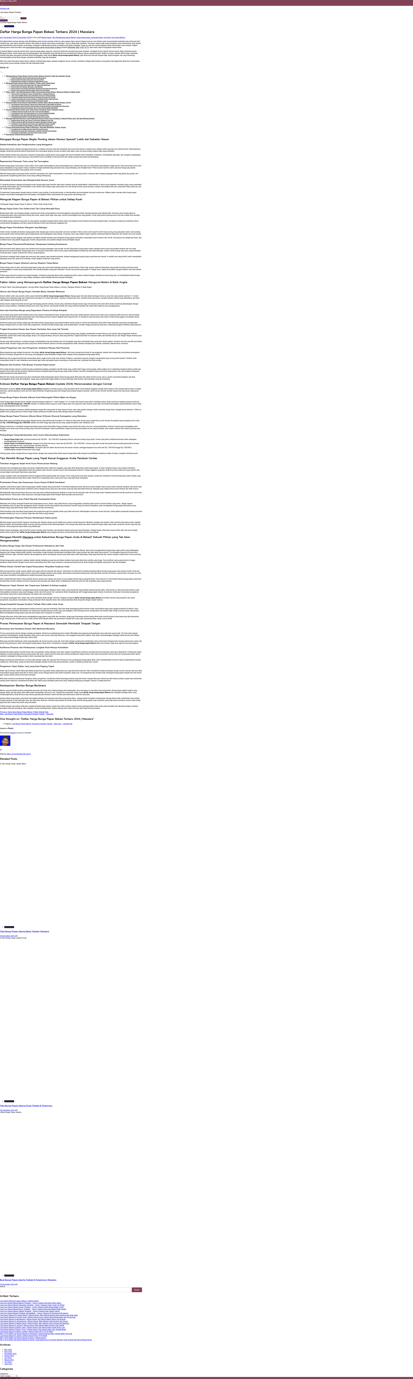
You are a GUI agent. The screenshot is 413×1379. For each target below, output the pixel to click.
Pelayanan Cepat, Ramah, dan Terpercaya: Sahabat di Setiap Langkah (33, 124)
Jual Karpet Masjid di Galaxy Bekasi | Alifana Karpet (19, 1301)
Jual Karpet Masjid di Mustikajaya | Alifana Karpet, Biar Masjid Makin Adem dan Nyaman (33, 1319)
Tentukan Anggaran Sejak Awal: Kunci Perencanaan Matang (30, 111)
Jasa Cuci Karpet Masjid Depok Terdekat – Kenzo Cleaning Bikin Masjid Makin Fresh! (32, 1307)
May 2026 (8, 1350)
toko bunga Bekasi (118, 38)
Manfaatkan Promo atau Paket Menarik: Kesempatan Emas (30, 115)
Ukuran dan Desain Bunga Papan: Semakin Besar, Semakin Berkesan (33, 94)
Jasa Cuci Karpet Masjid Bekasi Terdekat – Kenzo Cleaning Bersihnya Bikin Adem (30, 1303)
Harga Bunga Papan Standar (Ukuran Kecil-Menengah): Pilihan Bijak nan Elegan (36, 104)
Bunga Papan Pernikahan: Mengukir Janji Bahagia (26, 87)
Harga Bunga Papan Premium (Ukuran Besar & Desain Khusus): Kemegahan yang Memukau (40, 106)
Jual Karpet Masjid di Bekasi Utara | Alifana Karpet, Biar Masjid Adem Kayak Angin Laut (32, 1328)
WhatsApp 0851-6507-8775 (78, 47)
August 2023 (9, 1360)
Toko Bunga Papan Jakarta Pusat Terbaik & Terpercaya (26, 1105)
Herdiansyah (4, 9)
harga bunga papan (84, 38)
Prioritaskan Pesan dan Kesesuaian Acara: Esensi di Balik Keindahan (33, 113)
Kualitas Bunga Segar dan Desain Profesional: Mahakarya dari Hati (32, 120)
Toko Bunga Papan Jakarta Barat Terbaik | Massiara (24, 931)
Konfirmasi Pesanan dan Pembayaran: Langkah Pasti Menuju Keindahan (34, 131)
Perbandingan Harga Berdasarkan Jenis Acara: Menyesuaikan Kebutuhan (34, 108)
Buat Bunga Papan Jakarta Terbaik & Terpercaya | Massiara (28, 1279)
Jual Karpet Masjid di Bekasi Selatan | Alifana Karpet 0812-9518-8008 (26, 1332)
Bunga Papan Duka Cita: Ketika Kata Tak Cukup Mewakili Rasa (30, 85)
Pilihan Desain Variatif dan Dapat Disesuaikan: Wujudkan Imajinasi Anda (33, 122)
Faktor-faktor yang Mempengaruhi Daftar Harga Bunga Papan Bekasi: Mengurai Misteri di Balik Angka (43, 92)
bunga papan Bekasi (68, 38)
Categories (4, 1374)
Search (2, 1286)
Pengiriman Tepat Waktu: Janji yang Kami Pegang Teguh (29, 132)
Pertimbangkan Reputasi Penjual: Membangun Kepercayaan (30, 117)
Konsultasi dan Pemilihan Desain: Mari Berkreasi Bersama (29, 129)
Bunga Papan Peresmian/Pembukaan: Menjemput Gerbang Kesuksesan (34, 88)
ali (1, 38)
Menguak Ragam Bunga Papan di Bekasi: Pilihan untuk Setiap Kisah (30, 83)
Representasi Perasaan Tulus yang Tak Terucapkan (27, 79)
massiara (107, 38)
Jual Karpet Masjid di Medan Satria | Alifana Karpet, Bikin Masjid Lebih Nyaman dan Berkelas (34, 1323)
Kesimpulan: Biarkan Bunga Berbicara (19, 134)
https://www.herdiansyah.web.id (19, 754)
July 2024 (8, 1358)
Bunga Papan (9, 26)
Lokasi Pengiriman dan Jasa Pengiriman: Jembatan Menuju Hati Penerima (34, 99)
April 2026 (8, 1352)
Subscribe (4, 20)
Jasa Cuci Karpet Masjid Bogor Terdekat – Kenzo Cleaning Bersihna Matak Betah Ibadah (33, 1309)
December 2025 (10, 1354)
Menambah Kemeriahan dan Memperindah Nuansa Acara (29, 81)
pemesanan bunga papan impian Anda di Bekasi (44, 47)
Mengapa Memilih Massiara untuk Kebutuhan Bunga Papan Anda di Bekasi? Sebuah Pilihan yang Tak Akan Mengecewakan (50, 118)
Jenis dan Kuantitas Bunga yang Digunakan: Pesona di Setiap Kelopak (33, 95)
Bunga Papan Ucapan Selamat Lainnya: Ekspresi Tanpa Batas (30, 90)
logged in (13, 733)
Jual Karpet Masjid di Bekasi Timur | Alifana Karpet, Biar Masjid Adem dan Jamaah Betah (33, 1330)
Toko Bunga (56, 38)
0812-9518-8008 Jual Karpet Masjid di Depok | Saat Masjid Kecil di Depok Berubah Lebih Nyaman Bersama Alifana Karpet (46, 1340)
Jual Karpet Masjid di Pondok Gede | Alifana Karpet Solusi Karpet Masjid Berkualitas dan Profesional (38, 1317)
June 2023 (8, 1364)
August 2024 (9, 1356)
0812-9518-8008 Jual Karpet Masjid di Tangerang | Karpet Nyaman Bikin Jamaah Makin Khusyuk (36, 1334)
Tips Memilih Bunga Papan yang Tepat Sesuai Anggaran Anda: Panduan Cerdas (34, 110)
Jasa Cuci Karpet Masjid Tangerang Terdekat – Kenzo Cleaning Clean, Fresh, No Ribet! (32, 1305)
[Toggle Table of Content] (1, 72)
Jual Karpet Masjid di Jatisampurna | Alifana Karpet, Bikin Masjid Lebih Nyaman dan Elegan (34, 1321)
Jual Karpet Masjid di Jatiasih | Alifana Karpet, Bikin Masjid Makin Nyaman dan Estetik (32, 1325)
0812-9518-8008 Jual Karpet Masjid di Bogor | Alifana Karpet (23, 1338)
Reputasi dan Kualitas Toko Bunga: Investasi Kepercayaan (29, 101)
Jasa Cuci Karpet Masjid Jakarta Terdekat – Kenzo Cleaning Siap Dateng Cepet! (30, 1311)
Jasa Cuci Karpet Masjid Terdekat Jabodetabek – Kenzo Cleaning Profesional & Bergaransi (34, 1313)
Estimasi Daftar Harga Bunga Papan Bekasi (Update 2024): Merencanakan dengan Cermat (38, 103)
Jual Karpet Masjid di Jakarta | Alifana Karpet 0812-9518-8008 (23, 1336)
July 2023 (8, 1362)
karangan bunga (97, 38)
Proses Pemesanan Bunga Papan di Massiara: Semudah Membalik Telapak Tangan (36, 127)
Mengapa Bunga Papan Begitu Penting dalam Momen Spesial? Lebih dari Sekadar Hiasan (38, 76)
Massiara (28, 537)
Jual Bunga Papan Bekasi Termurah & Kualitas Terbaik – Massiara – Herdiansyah (42, 724)
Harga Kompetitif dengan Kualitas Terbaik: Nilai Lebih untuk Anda (31, 125)
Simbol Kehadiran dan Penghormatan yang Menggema (28, 78)
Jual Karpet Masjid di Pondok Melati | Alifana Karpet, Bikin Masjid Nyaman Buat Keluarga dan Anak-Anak (39, 1315)
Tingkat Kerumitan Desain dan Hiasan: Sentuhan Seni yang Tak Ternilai (33, 97)
